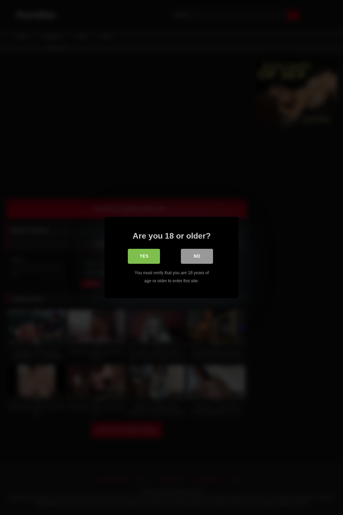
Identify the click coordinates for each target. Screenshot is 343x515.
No (197, 256)
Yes (144, 256)
